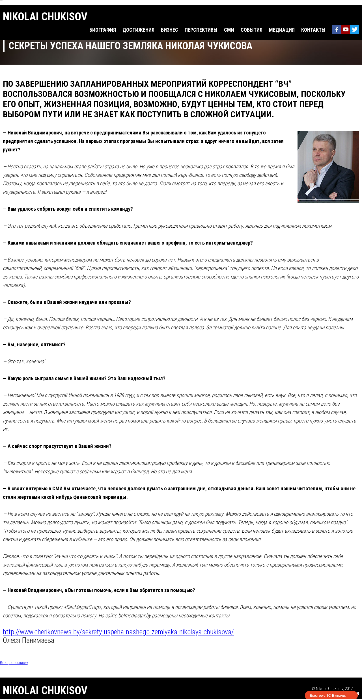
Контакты (313, 30)
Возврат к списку (14, 662)
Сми (229, 30)
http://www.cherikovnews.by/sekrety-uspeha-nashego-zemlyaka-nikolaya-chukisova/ (118, 632)
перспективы (201, 30)
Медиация (282, 30)
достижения (138, 30)
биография (102, 30)
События (251, 30)
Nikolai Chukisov (45, 16)
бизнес (169, 30)
